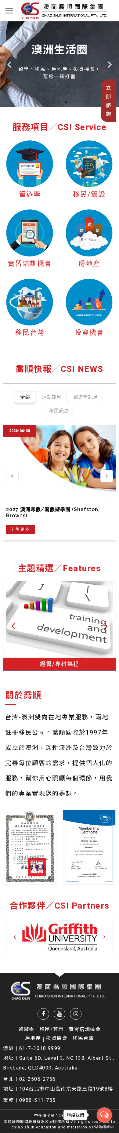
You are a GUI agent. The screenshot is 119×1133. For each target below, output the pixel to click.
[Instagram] (75, 1014)
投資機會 (89, 332)
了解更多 (20, 529)
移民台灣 (30, 332)
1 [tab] (53, 102)
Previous (9, 64)
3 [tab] (66, 102)
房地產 (89, 263)
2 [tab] (59, 102)
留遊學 (30, 194)
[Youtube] (59, 1014)
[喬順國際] (64, 10)
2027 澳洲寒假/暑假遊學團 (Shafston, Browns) (53, 512)
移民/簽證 (89, 194)
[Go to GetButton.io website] (104, 1127)
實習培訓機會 (30, 263)
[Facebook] (43, 1014)
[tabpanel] (59, 64)
